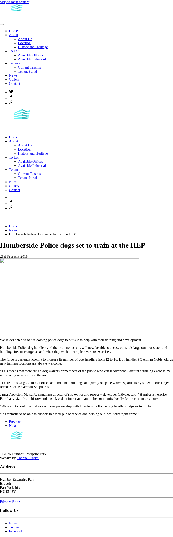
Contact (14, 83)
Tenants (14, 63)
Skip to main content (14, 2)
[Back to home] (17, 19)
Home (13, 31)
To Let (13, 51)
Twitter (14, 527)
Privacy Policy (10, 501)
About (13, 35)
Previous (15, 421)
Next (12, 425)
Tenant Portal (27, 71)
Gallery (14, 79)
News (13, 75)
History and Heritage (33, 47)
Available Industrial (32, 59)
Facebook (16, 531)
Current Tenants (29, 67)
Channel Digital (28, 458)
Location (24, 43)
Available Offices (30, 55)
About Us (25, 39)
